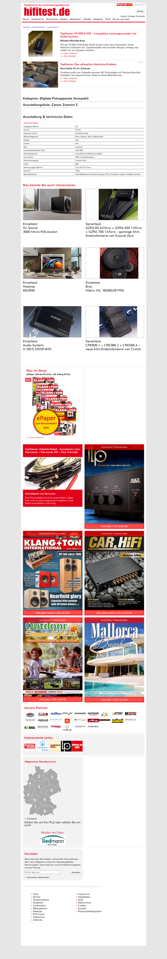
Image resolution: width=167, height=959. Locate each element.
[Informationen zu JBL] (67, 721)
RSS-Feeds (38, 914)
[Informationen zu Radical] (29, 728)
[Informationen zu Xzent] (80, 728)
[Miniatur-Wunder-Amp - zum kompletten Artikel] (41, 45)
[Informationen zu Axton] (56, 714)
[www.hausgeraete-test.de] (42, 753)
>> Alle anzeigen (68, 56)
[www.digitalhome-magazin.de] (29, 753)
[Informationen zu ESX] (104, 714)
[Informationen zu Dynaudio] (80, 714)
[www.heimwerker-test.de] (55, 753)
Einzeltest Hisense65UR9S (30, 287)
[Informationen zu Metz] (93, 721)
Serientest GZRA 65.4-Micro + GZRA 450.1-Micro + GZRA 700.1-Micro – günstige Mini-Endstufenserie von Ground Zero (114, 230)
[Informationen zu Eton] (117, 714)
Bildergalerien (40, 908)
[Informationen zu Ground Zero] (29, 721)
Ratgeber (98, 19)
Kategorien (75, 19)
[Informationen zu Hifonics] (56, 721)
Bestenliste (52, 19)
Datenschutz (84, 902)
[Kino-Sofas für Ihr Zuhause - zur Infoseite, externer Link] (41, 75)
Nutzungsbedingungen (90, 911)
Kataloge (37, 911)
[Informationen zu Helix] (43, 721)
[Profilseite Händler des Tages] (53, 844)
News (26, 19)
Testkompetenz (41, 899)
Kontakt (82, 908)
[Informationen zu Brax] (67, 714)
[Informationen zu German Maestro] (130, 714)
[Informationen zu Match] (80, 721)
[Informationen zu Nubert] (117, 721)
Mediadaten (84, 897)
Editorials (38, 919)
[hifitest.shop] (77, 753)
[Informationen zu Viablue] (67, 728)
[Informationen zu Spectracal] (43, 728)
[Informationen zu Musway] (104, 721)
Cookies (82, 905)
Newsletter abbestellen (38, 877)
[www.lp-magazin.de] (66, 753)
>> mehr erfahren (34, 437)
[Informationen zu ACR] (29, 714)
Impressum (84, 894)
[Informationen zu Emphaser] (93, 714)
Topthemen (39, 917)
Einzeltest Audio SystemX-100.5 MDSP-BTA (37, 345)
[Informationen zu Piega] (130, 721)
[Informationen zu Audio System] (43, 714)
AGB (80, 899)
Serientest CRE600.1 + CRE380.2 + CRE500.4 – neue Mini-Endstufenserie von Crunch (113, 345)
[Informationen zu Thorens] (56, 728)
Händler (87, 19)
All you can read (120, 19)
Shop (107, 19)
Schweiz (32, 818)
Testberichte (37, 19)
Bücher (36, 897)
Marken (64, 19)
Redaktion (38, 902)
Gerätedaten (39, 905)
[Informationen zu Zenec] (93, 728)
